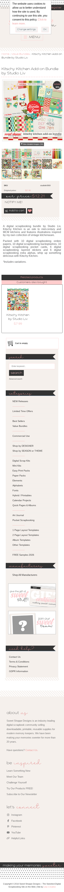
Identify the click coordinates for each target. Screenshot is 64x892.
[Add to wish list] (30, 211)
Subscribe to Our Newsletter (22, 794)
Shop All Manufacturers (24, 574)
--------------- (18, 406)
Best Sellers (18, 421)
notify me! (11, 202)
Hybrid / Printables (22, 495)
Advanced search (15, 379)
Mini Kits (16, 465)
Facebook (16, 820)
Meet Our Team (15, 776)
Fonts (15, 490)
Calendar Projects (21, 500)
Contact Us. (31, 750)
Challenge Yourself (17, 782)
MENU (34, 37)
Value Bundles (20, 54)
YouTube (16, 832)
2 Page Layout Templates (25, 535)
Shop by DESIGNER (22, 446)
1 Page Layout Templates (25, 530)
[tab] (31, 277)
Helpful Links (18, 838)
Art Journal (18, 515)
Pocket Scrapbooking (23, 520)
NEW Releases (20, 401)
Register (55, 7)
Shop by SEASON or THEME (27, 450)
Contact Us (15, 657)
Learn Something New (18, 770)
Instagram (16, 814)
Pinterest (16, 826)
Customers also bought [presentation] (32, 282)
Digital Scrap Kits (21, 460)
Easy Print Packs (21, 470)
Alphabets (17, 485)
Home (5, 54)
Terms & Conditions (19, 661)
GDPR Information (18, 671)
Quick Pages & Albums (24, 505)
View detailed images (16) (33, 144)
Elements (17, 480)
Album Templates (21, 540)
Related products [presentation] (31, 277)
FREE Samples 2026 (23, 554)
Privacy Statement (18, 666)
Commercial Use (21, 436)
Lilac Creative (49, 887)
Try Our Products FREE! (20, 788)
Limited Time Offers (22, 411)
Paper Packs (19, 475)
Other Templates (21, 545)
